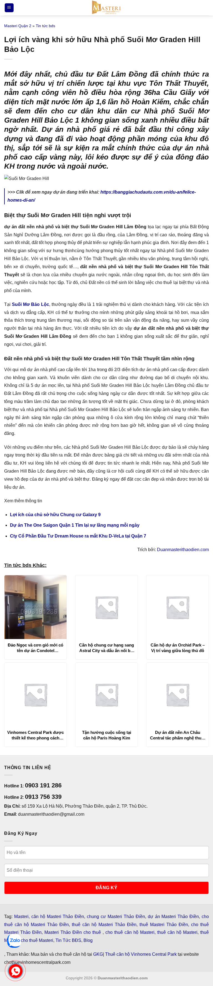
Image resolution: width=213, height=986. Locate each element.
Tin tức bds (45, 26)
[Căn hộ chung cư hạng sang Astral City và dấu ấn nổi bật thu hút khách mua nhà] (106, 607)
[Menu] (9, 7)
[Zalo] (14, 941)
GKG (98, 954)
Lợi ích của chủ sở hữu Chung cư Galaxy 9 (55, 514)
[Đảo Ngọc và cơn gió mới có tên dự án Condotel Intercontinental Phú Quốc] (35, 607)
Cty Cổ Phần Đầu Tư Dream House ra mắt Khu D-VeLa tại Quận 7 (78, 536)
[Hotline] (15, 971)
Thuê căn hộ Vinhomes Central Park (141, 954)
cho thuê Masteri (37, 940)
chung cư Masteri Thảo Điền (116, 916)
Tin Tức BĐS (68, 940)
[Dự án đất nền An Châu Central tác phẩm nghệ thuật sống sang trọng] (177, 694)
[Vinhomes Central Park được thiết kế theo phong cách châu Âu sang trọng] (35, 694)
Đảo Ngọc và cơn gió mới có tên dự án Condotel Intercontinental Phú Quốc (35, 648)
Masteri (21, 916)
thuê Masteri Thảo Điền (164, 924)
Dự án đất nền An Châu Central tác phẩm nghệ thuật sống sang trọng (177, 735)
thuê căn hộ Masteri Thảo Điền (104, 924)
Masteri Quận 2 (17, 26)
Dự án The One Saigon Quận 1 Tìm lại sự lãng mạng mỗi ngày (75, 525)
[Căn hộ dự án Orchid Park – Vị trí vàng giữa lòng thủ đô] (177, 607)
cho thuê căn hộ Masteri (129, 932)
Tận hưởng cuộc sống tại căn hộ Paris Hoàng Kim (106, 735)
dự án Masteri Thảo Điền (173, 916)
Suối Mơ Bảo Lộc (30, 304)
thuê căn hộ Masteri (177, 932)
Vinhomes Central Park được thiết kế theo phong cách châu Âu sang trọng (35, 735)
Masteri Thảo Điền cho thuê (73, 932)
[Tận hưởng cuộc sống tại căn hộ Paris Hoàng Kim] (106, 694)
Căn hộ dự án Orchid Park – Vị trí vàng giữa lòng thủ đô (178, 648)
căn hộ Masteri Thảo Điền (57, 916)
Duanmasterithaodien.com (183, 549)
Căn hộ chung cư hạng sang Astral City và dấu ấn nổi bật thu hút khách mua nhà (106, 648)
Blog (88, 940)
